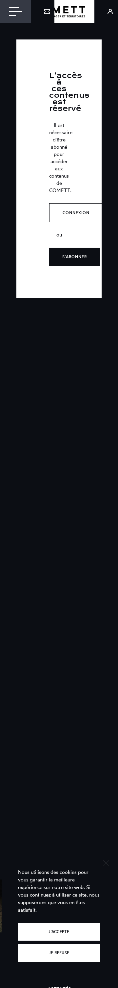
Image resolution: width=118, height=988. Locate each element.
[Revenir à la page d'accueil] (59, 11)
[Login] (106, 11)
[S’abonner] (42, 11)
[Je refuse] (106, 862)
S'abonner (74, 256)
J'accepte (59, 931)
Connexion (76, 212)
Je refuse (59, 952)
